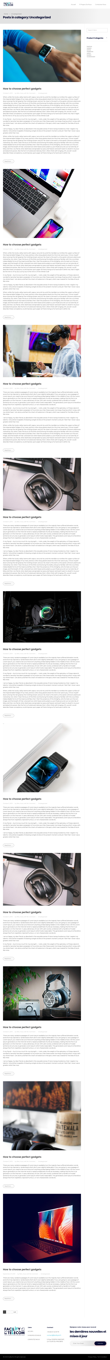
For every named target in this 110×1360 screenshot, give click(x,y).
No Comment (31, 93)
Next (10, 1312)
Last (14, 1312)
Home (6, 14)
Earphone (89, 46)
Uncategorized (42, 93)
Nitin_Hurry (20, 93)
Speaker (89, 55)
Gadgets (89, 48)
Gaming (89, 49)
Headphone (90, 51)
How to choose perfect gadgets (22, 88)
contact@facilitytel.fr (54, 1335)
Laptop (89, 53)
